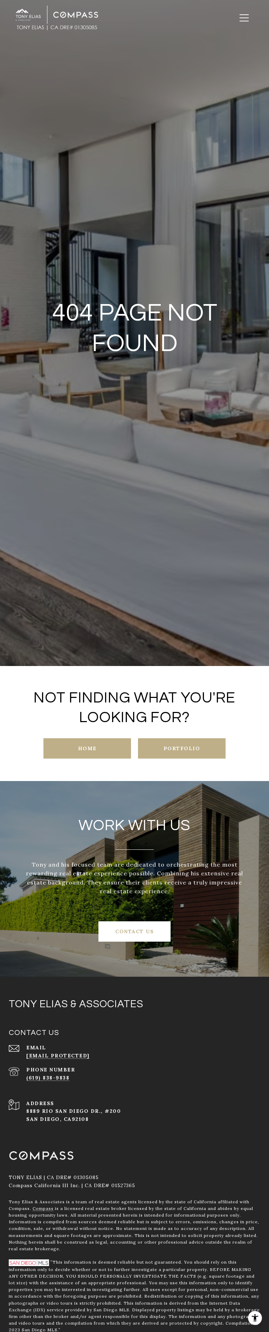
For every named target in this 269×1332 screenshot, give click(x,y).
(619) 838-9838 (47, 1078)
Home (87, 748)
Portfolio (182, 748)
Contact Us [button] (134, 931)
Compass (43, 1208)
